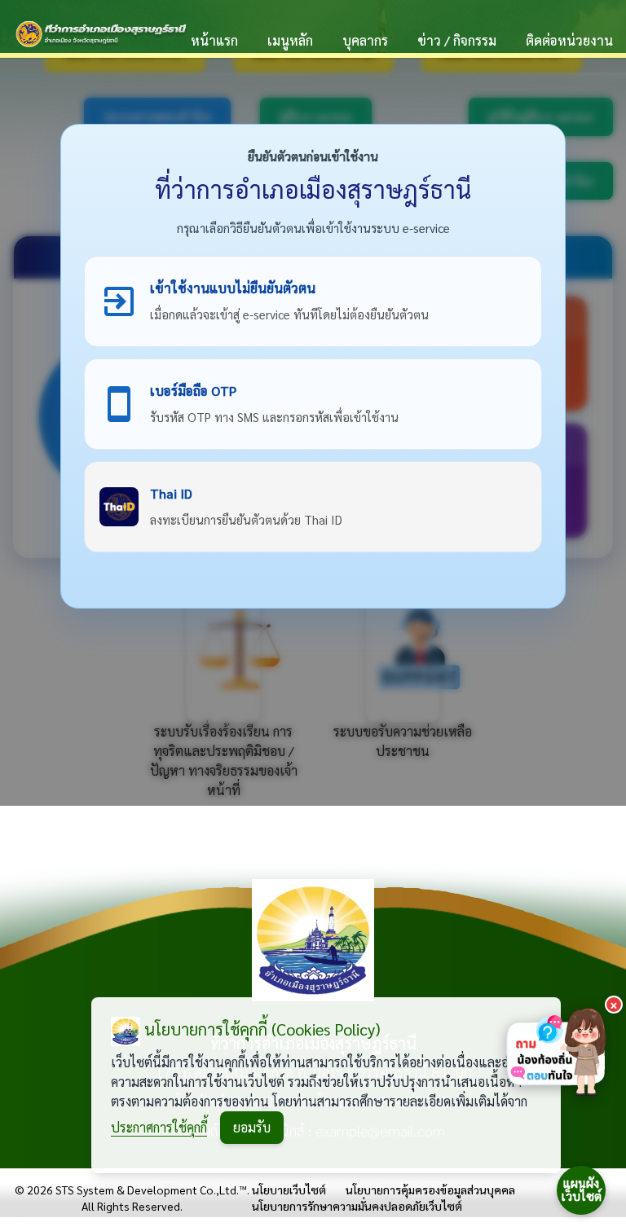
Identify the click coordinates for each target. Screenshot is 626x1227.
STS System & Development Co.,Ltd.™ (151, 1189)
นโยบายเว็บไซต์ (289, 1189)
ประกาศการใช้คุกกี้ (159, 1127)
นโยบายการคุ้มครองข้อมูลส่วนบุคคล (430, 1189)
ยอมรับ (252, 1127)
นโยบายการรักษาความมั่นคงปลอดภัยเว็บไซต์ (357, 1205)
